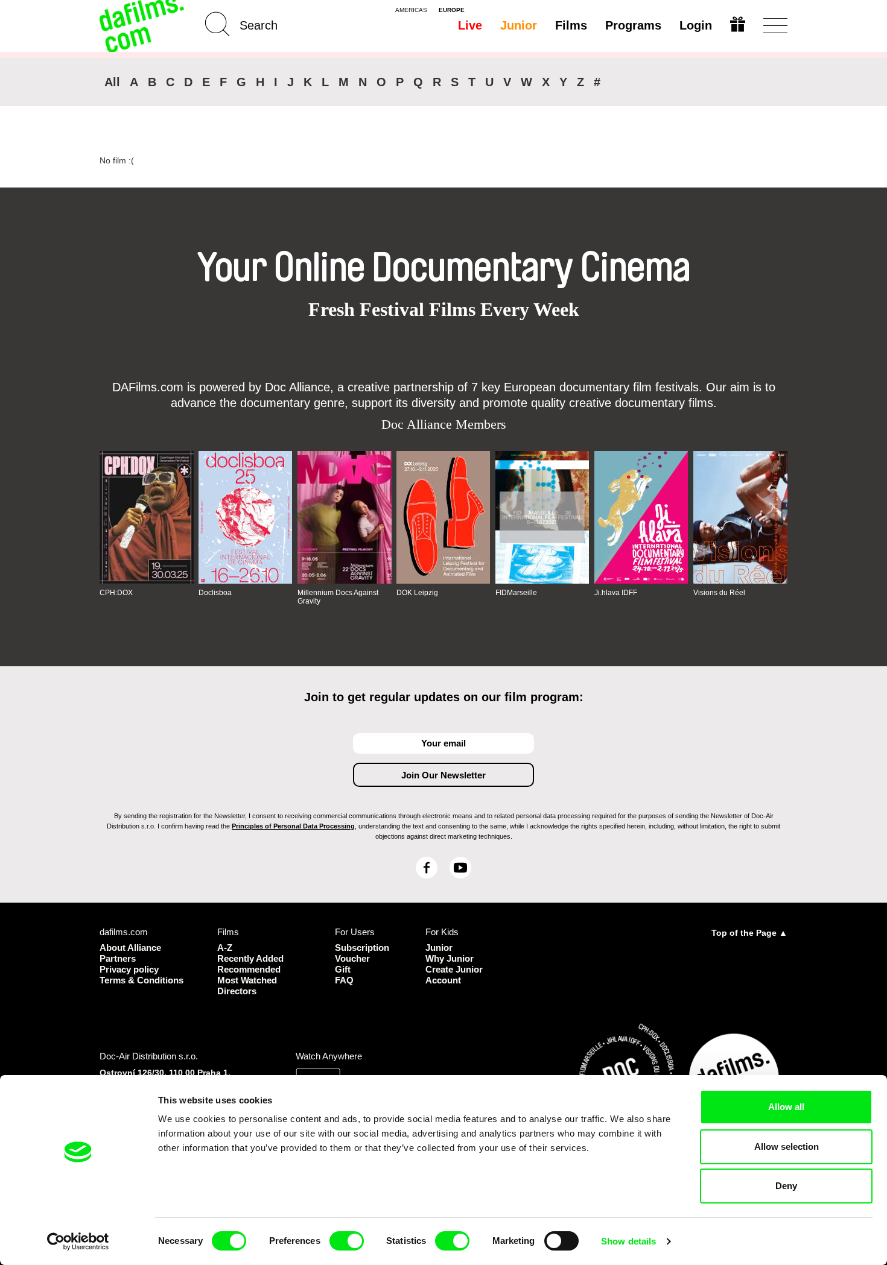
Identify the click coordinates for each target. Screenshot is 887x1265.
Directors (236, 991)
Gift (343, 969)
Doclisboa (215, 592)
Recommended (249, 969)
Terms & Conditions (141, 980)
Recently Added (250, 958)
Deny (786, 1186)
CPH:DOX (116, 592)
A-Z (224, 947)
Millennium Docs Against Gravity (337, 596)
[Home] (143, 25)
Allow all (786, 1107)
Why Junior (449, 958)
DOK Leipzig (417, 592)
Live (470, 25)
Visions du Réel (719, 592)
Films (571, 25)
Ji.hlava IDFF (615, 592)
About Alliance (130, 947)
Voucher (352, 958)
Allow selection (786, 1146)
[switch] (346, 1241)
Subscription (362, 947)
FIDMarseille (516, 592)
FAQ (344, 980)
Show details (628, 1241)
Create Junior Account (454, 974)
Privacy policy (129, 969)
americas (411, 10)
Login (695, 25)
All (112, 82)
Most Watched (247, 980)
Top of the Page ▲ (749, 933)
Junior (518, 25)
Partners (118, 958)
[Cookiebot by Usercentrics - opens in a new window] (78, 1241)
